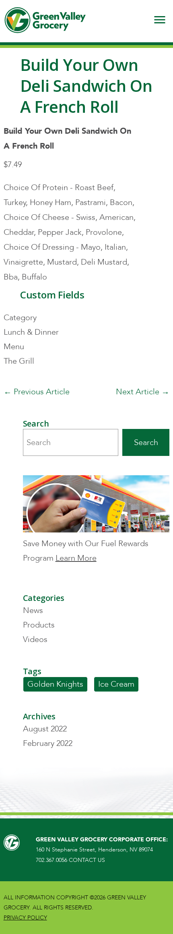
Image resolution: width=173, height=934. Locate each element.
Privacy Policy (25, 918)
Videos (35, 639)
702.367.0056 (51, 860)
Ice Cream (116, 684)
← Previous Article (37, 391)
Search (146, 442)
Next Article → (142, 391)
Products (39, 624)
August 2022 (45, 728)
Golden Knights (55, 684)
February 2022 (47, 743)
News (33, 610)
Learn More (76, 558)
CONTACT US (87, 860)
